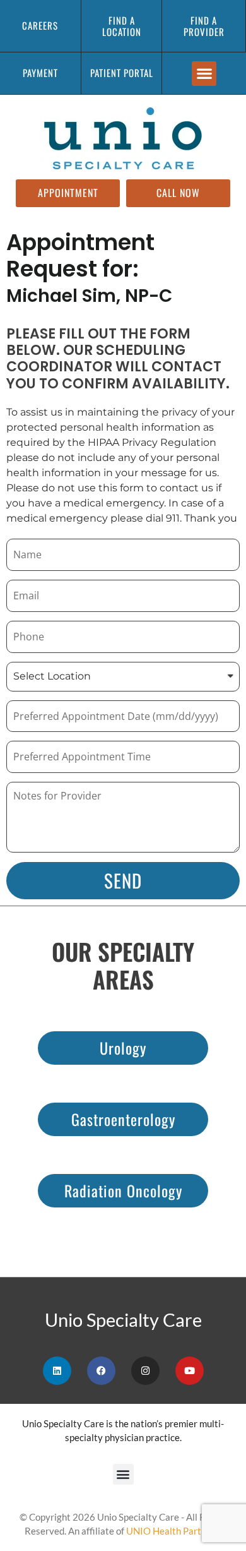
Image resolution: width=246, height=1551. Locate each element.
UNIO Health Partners (173, 1530)
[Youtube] (189, 1370)
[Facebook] (101, 1370)
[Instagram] (145, 1370)
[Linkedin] (57, 1370)
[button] (204, 73)
